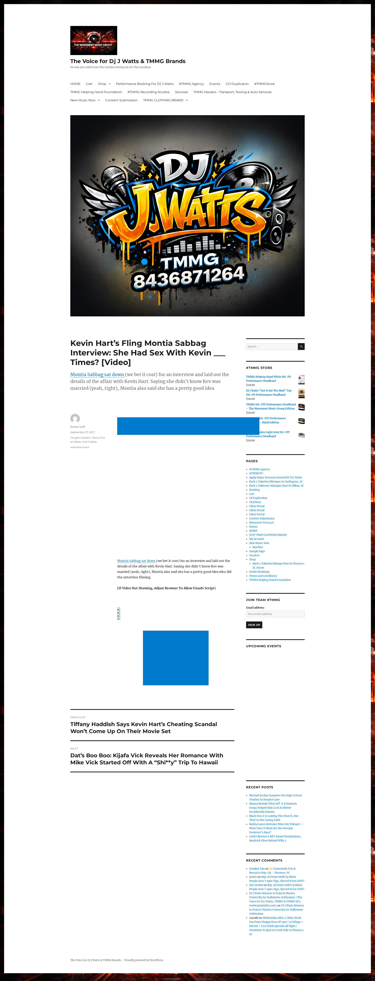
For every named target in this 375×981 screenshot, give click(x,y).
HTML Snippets (171, 979)
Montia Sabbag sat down (97, 374)
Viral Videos (89, 441)
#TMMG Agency (191, 84)
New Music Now (83, 100)
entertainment (79, 447)
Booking (254, 489)
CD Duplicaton (237, 84)
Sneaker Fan (257, 868)
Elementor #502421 (261, 522)
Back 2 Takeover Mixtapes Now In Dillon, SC (276, 485)
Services (181, 92)
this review (256, 885)
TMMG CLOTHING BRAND (163, 100)
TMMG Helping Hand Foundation (96, 92)
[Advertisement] (189, 426)
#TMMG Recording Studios (149, 92)
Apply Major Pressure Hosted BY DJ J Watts (275, 477)
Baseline (258, 547)
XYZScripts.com (203, 979)
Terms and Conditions (263, 576)
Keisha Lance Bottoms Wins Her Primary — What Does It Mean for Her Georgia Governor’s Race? (276, 828)
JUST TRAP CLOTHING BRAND (268, 535)
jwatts (253, 877)
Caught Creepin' (80, 437)
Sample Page (257, 551)
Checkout (255, 502)
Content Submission (121, 100)
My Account (256, 539)
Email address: (255, 607)
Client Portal (256, 506)
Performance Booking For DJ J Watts (145, 84)
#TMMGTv (256, 473)
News (95, 437)
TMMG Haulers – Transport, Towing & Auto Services (232, 92)
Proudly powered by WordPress (144, 960)
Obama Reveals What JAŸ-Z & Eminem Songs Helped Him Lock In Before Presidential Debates (273, 808)
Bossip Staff (77, 426)
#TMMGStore (264, 84)
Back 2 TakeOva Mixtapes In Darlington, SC (276, 481)
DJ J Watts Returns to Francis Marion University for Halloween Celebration (276, 909)
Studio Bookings (259, 571)
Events (214, 84)
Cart (89, 84)
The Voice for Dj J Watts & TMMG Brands (128, 61)
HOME (75, 84)
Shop (102, 84)
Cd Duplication (258, 498)
